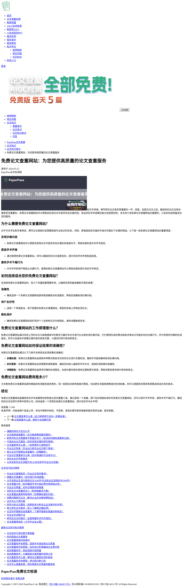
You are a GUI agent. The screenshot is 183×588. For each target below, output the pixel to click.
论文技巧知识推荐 (10, 468)
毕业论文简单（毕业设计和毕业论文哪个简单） (31, 448)
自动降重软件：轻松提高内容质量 (24, 550)
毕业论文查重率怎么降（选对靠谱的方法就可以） (32, 455)
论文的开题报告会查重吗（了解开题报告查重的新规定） (35, 511)
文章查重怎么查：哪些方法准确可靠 (32, 420)
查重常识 (17, 126)
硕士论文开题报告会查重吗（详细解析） (27, 452)
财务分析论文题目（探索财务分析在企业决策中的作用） (35, 504)
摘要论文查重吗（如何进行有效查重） (26, 477)
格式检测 (11, 36)
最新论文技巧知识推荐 (12, 527)
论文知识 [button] (11, 123)
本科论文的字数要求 (17, 459)
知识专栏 (11, 46)
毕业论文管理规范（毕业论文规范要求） (27, 473)
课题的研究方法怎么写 (18, 431)
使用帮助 (17, 50)
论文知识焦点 (19, 133)
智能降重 (11, 22)
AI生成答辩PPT (14, 33)
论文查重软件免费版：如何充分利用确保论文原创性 (33, 547)
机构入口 (11, 60)
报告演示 (11, 40)
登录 (3, 66)
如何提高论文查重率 (17, 537)
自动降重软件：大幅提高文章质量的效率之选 (30, 554)
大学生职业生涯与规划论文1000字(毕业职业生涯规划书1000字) (38, 480)
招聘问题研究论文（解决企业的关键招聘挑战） (31, 498)
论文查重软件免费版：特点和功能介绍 (26, 561)
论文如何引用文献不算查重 (20, 533)
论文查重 (14, 19)
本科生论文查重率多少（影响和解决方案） (28, 491)
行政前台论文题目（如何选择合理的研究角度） (31, 441)
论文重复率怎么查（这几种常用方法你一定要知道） (40, 416)
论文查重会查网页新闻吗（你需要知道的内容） (31, 494)
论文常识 (17, 129)
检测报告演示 (8, 578)
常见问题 (17, 53)
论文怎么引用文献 (16, 501)
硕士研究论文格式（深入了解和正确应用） (28, 508)
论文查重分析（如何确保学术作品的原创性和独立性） (34, 484)
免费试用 (20, 578)
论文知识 (17, 57)
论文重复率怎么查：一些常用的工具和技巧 (28, 445)
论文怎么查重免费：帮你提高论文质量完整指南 (31, 564)
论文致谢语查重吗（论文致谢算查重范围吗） (30, 435)
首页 (9, 15)
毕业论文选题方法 (16, 515)
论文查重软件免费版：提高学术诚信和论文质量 (31, 543)
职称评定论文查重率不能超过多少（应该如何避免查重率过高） (39, 438)
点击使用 (124, 110)
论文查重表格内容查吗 (18, 540)
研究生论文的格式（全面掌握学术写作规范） (30, 518)
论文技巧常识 (14, 149)
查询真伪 (11, 43)
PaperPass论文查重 (16, 142)
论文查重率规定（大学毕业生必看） (25, 522)
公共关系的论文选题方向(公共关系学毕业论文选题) (33, 462)
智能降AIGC (13, 29)
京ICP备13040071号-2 (60, 584)
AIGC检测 (14, 26)
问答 (15, 136)
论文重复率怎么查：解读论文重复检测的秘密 (30, 557)
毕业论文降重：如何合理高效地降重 (25, 487)
